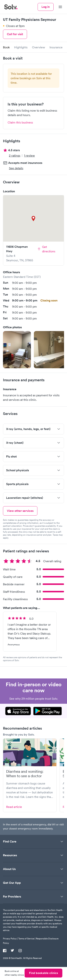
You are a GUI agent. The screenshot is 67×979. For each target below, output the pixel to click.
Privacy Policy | (10, 938)
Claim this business (20, 122)
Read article (14, 807)
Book (6, 47)
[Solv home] (11, 7)
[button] (17, 349)
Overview (38, 47)
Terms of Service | (26, 938)
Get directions (48, 249)
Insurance (56, 47)
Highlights (21, 47)
